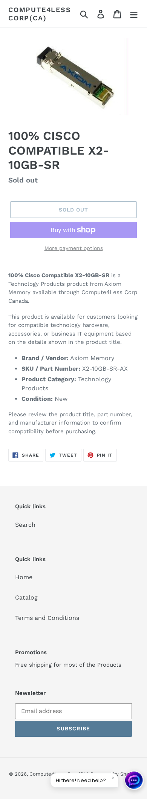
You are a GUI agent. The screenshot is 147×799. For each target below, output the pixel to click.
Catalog (26, 597)
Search (25, 524)
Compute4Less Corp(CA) (39, 14)
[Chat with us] (134, 780)
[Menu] (134, 13)
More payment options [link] (73, 248)
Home (23, 577)
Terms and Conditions (47, 617)
